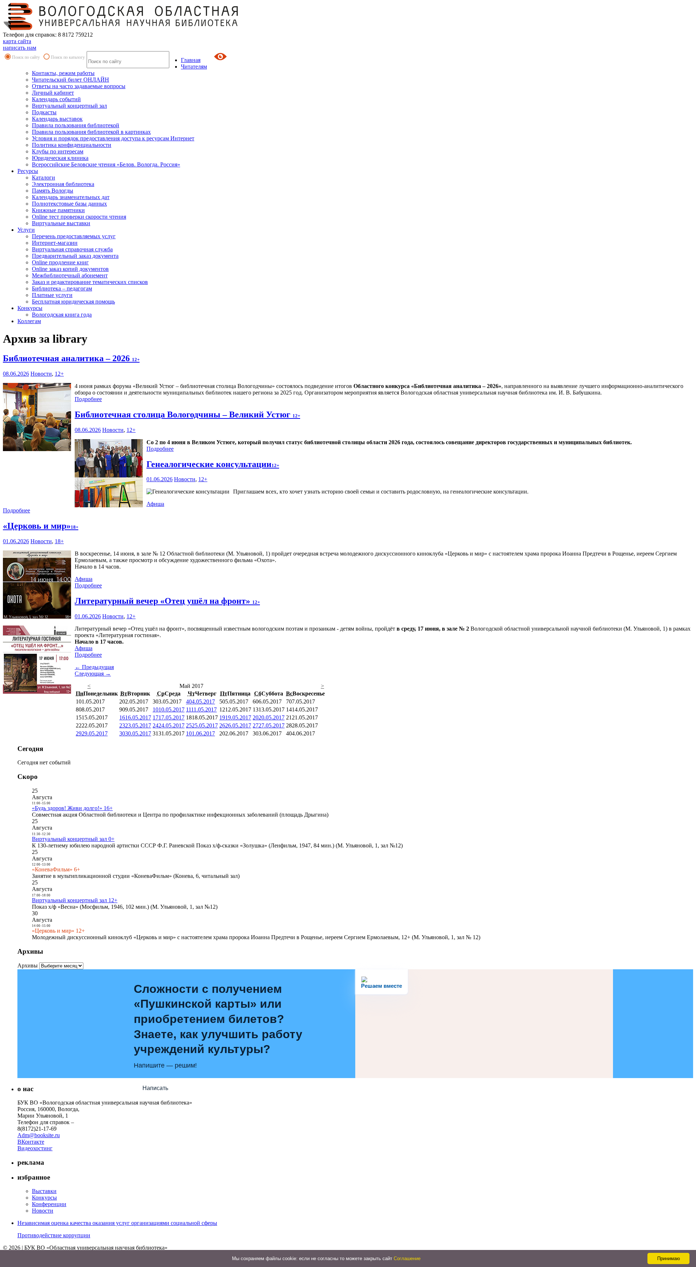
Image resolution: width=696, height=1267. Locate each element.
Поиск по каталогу (68, 57)
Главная (190, 60)
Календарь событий (56, 99)
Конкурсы (29, 308)
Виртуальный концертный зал (69, 106)
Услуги (26, 230)
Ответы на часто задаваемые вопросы (78, 86)
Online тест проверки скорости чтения (79, 217)
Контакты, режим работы (63, 73)
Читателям (194, 66)
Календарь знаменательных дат (70, 197)
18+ (59, 541)
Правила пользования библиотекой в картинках (91, 132)
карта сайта (17, 41)
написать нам (19, 48)
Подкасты (44, 112)
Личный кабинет (53, 93)
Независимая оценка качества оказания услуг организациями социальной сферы (117, 1223)
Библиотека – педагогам (62, 288)
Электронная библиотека (63, 184)
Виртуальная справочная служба (72, 249)
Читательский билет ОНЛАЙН (70, 80)
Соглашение (407, 1258)
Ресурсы (27, 171)
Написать (155, 1088)
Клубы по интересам (57, 151)
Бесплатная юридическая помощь (73, 301)
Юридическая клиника (60, 158)
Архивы (27, 965)
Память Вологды (52, 190)
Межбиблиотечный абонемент (70, 275)
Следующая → (93, 673)
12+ (59, 374)
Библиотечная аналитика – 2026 (71, 358)
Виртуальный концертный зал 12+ (74, 900)
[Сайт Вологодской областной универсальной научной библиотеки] (121, 28)
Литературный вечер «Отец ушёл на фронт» (167, 601)
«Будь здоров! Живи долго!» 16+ (72, 808)
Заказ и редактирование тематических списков (90, 282)
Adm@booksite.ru (38, 1135)
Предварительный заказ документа (75, 256)
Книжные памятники (58, 210)
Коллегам (29, 321)
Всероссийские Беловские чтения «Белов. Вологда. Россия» (106, 164)
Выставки (44, 1191)
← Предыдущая (94, 667)
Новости (41, 374)
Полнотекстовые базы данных (69, 204)
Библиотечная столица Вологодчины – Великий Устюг (187, 414)
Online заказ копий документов (70, 269)
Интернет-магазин (55, 243)
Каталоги (43, 177)
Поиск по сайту (26, 57)
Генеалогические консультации (212, 464)
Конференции (49, 1204)
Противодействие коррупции (53, 1235)
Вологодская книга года (62, 314)
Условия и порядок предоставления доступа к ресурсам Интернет (113, 138)
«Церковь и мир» (40, 526)
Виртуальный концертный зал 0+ (73, 839)
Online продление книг (60, 262)
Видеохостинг (35, 1148)
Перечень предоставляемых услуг (74, 236)
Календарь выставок (57, 119)
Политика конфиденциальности (71, 145)
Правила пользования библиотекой (75, 125)
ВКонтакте (30, 1142)
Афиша (155, 504)
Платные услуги (52, 295)
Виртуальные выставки (61, 223)
